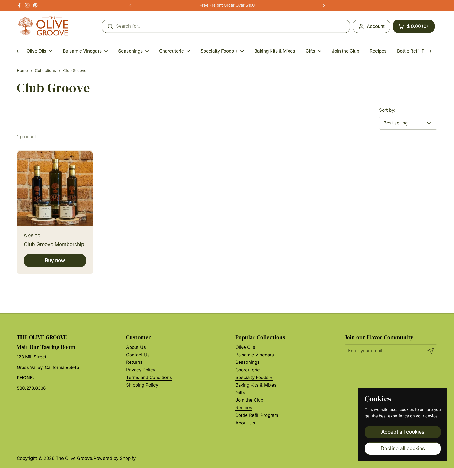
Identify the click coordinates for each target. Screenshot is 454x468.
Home (22, 70)
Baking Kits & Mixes (255, 385)
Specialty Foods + (254, 377)
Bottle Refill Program (256, 415)
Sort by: (387, 110)
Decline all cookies (403, 448)
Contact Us (138, 354)
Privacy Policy (140, 369)
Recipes (243, 407)
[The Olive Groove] (43, 26)
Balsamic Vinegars (254, 354)
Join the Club (249, 400)
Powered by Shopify (115, 458)
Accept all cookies (402, 432)
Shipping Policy (142, 385)
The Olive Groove (74, 458)
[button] (414, 26)
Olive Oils (245, 347)
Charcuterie (247, 369)
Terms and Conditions (149, 377)
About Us (136, 347)
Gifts (240, 392)
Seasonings (247, 362)
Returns (134, 362)
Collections (45, 70)
